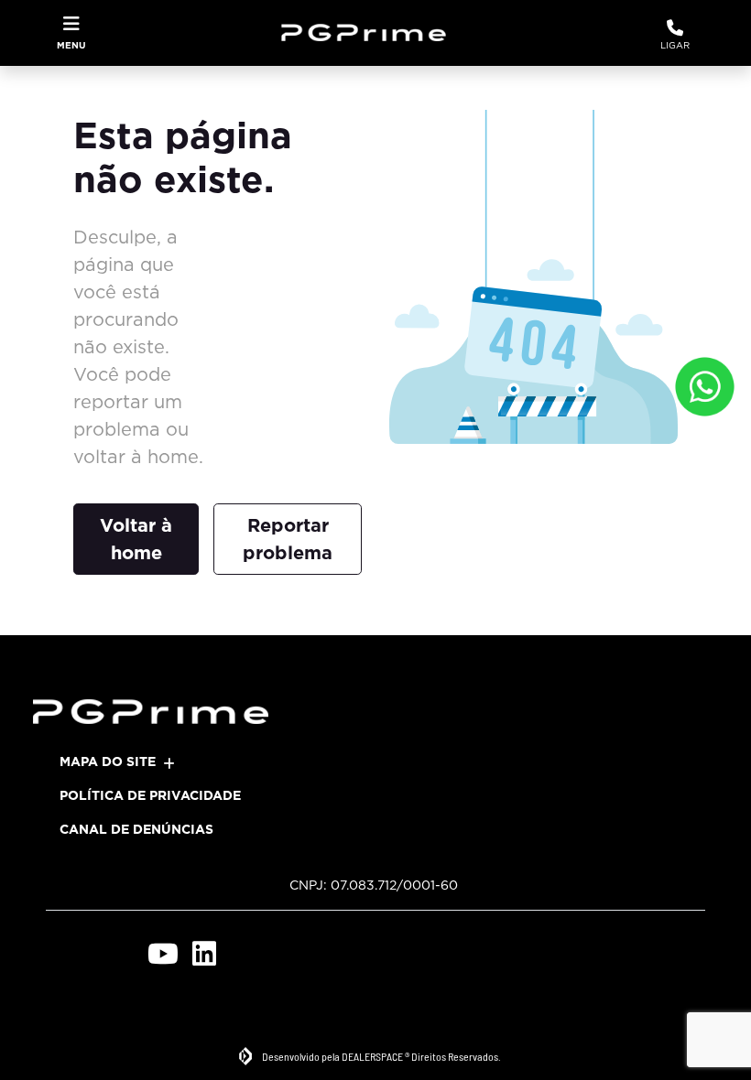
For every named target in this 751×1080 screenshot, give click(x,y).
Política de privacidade (150, 795)
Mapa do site (108, 761)
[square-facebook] (80, 953)
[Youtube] (162, 953)
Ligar (675, 44)
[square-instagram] (121, 953)
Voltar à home (136, 539)
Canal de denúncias (136, 829)
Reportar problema (287, 539)
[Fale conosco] (704, 386)
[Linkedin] (203, 953)
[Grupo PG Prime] (370, 33)
